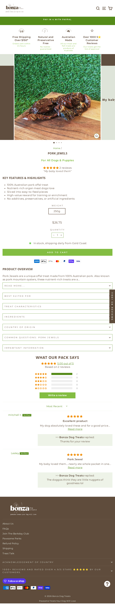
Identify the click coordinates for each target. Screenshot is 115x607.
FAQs (6, 528)
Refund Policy (11, 543)
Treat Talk (8, 553)
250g (57, 211)
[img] (75, 416)
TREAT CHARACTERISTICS (23, 306)
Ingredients (14, 316)
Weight (57, 205)
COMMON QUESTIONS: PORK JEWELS (31, 337)
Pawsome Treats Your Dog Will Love (57, 601)
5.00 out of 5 (65, 363)
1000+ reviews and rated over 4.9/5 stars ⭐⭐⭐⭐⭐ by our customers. (52, 570)
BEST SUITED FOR (17, 296)
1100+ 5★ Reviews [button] (112, 306)
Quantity (57, 229)
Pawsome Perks (12, 538)
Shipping (8, 548)
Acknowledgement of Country (28, 562)
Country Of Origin (19, 327)
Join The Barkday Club (16, 533)
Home (56, 148)
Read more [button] (75, 429)
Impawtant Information (24, 348)
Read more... (14, 285)
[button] (51, 167)
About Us (8, 523)
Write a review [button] (57, 395)
